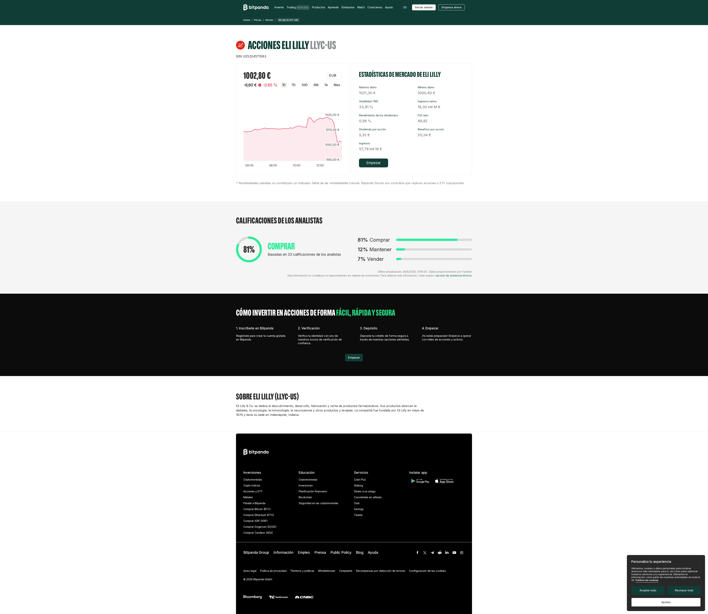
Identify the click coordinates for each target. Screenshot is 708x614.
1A (326, 85)
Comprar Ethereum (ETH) (258, 514)
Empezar (373, 163)
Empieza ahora (451, 7)
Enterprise (347, 7)
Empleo (304, 552)
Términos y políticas (302, 570)
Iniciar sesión (424, 7)
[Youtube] (454, 553)
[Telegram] (432, 553)
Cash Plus (360, 479)
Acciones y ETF (252, 491)
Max (337, 85)
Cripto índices (251, 485)
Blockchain (305, 497)
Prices (257, 19)
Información (283, 552)
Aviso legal (249, 570)
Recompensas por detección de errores (380, 570)
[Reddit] (439, 553)
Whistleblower (326, 570)
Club (357, 503)
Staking (358, 485)
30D (304, 85)
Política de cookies (647, 580)
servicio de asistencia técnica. (453, 275)
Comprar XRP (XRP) (255, 520)
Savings (359, 509)
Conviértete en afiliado (368, 497)
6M (316, 85)
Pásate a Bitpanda (254, 503)
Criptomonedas (252, 479)
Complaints (345, 570)
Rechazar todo (684, 590)
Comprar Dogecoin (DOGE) (260, 526)
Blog (359, 552)
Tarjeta (358, 514)
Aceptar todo (648, 590)
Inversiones (306, 485)
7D (293, 85)
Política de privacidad (273, 570)
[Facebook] (417, 553)
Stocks (269, 19)
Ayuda (373, 552)
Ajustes (666, 602)
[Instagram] (462, 553)
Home (246, 19)
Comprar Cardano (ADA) (258, 532)
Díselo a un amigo (365, 491)
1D (284, 85)
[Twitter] (425, 553)
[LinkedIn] (447, 553)
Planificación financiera (313, 491)
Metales (248, 497)
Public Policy (340, 552)
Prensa (320, 552)
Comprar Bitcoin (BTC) (257, 509)
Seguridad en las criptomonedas (318, 503)
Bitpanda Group (256, 552)
